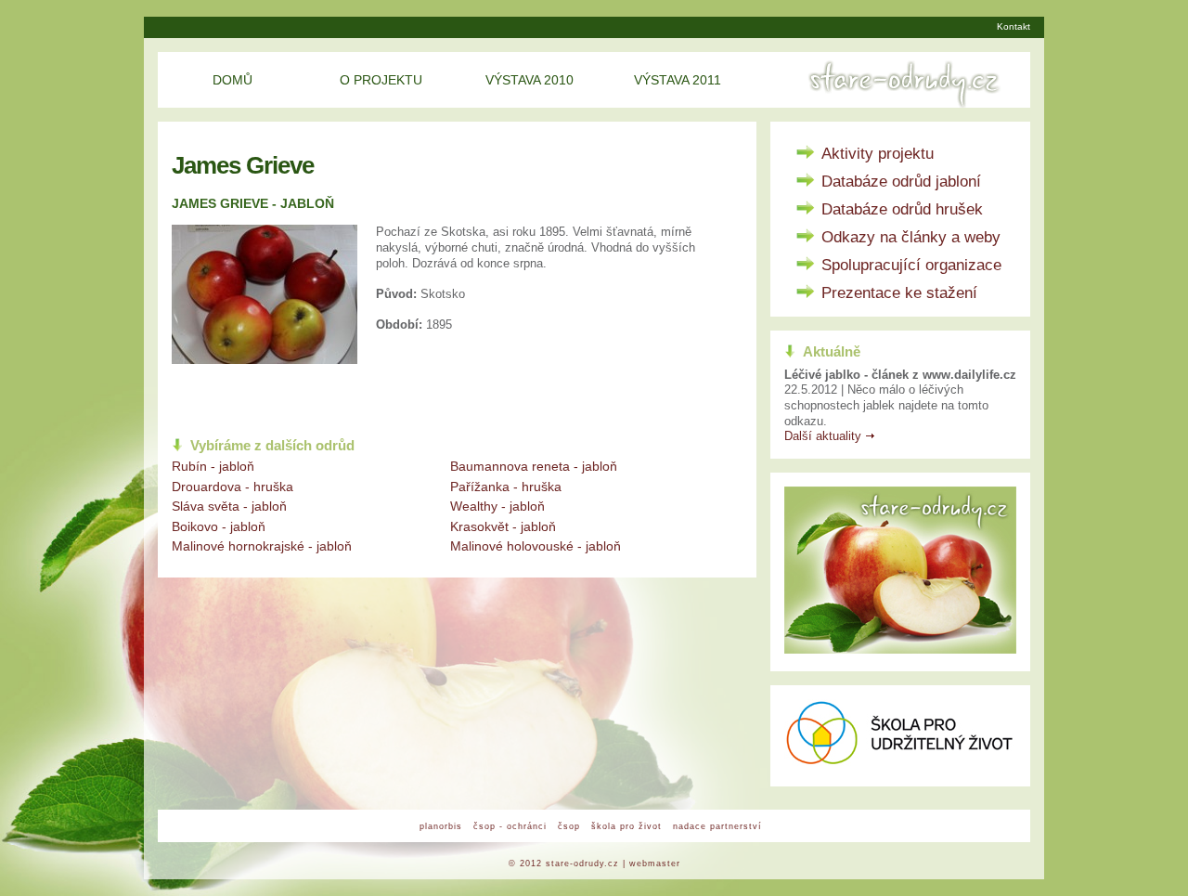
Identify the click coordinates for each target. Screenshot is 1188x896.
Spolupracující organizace (911, 265)
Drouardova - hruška (232, 486)
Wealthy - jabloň (497, 506)
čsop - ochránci (510, 826)
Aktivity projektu (877, 153)
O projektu (381, 79)
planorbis (441, 826)
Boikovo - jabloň (218, 526)
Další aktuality (822, 436)
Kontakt (1013, 26)
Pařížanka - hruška (506, 486)
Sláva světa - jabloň (229, 506)
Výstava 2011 (677, 79)
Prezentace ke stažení (899, 293)
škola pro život (626, 826)
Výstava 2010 (529, 79)
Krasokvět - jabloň (503, 526)
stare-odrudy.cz (582, 863)
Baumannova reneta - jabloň (533, 466)
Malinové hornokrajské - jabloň (262, 546)
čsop (569, 826)
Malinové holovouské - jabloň (535, 546)
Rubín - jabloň (213, 466)
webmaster (654, 863)
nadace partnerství (717, 826)
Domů (232, 79)
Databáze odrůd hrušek (902, 209)
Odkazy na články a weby (911, 237)
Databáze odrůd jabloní (901, 181)
